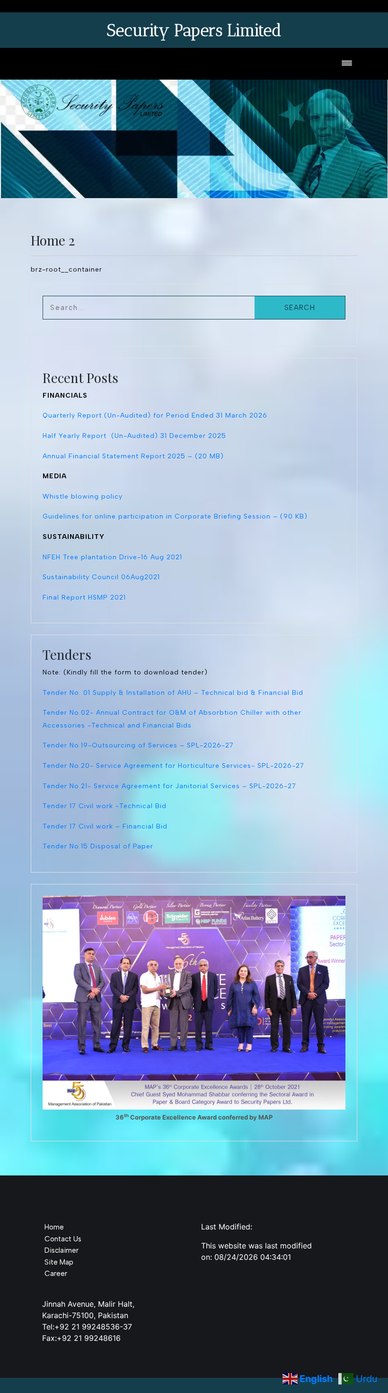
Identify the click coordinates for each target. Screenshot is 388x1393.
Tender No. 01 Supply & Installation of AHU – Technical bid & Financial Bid (173, 693)
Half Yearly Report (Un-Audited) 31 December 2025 (134, 436)
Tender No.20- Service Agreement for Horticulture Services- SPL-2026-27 (173, 766)
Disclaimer (61, 1250)
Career (55, 1273)
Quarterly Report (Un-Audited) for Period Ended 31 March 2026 (155, 415)
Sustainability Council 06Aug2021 (101, 577)
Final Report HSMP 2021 (84, 597)
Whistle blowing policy (83, 496)
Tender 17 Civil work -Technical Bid (105, 806)
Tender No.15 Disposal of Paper (98, 846)
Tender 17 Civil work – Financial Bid (105, 826)
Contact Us (62, 1239)
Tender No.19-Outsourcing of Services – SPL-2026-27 (138, 745)
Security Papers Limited (194, 30)
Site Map (58, 1262)
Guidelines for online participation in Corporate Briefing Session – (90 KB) (175, 516)
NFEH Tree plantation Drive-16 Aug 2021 (112, 557)
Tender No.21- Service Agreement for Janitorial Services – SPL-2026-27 (169, 786)
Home (54, 1227)
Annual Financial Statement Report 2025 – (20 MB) (133, 456)
